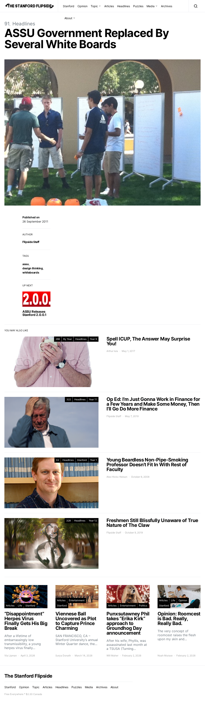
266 (58, 339)
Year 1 (93, 459)
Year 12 (93, 520)
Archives (166, 6)
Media (151, 6)
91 (7, 24)
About (68, 18)
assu (25, 264)
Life (20, 605)
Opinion (82, 6)
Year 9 (93, 339)
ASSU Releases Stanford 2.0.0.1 (34, 313)
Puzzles (138, 6)
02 (57, 459)
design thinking (32, 268)
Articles (109, 6)
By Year (67, 339)
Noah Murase (165, 655)
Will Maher (112, 655)
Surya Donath (63, 655)
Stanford (68, 6)
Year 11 (93, 399)
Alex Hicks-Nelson (117, 476)
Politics (143, 605)
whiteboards (30, 272)
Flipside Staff (30, 242)
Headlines (123, 6)
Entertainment (76, 600)
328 (68, 520)
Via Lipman (10, 655)
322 (68, 399)
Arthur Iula (112, 351)
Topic (94, 6)
